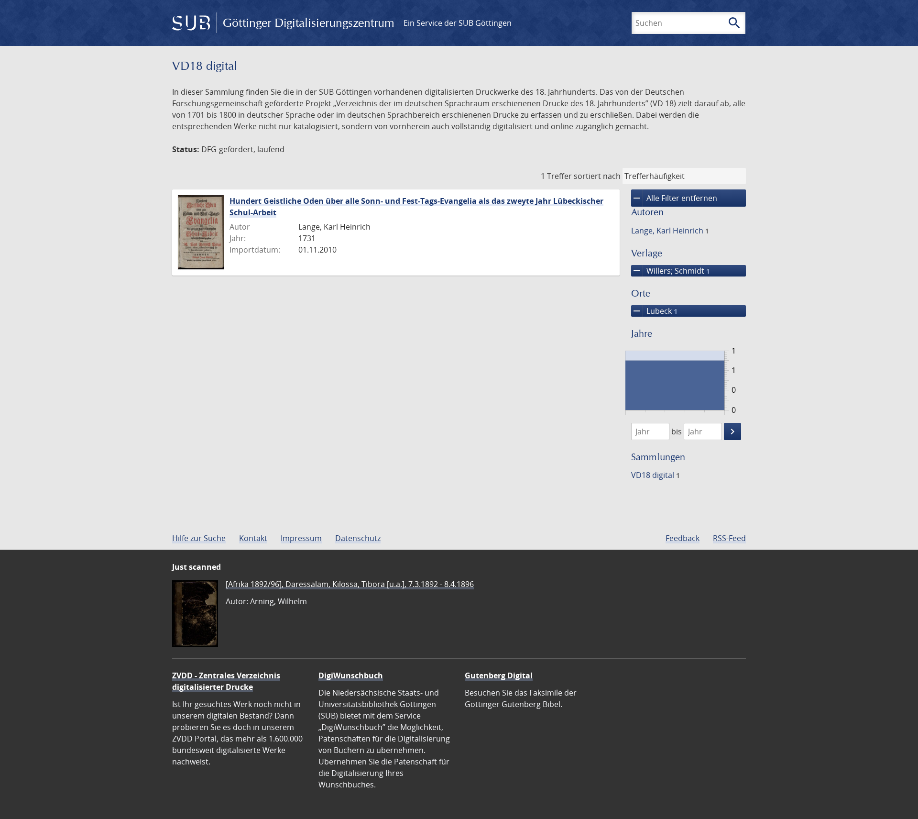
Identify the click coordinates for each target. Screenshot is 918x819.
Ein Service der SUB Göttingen (458, 23)
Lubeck (654, 311)
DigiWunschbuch (350, 675)
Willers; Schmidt (670, 271)
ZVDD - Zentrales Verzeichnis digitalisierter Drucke (226, 681)
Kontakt (253, 538)
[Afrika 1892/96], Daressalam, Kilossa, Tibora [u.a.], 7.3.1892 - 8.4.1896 (350, 584)
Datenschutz (358, 538)
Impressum (301, 538)
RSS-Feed (729, 538)
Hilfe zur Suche (199, 538)
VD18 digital (655, 475)
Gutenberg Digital (499, 675)
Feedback (682, 538)
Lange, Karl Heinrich (670, 230)
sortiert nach (597, 176)
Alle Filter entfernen (674, 198)
